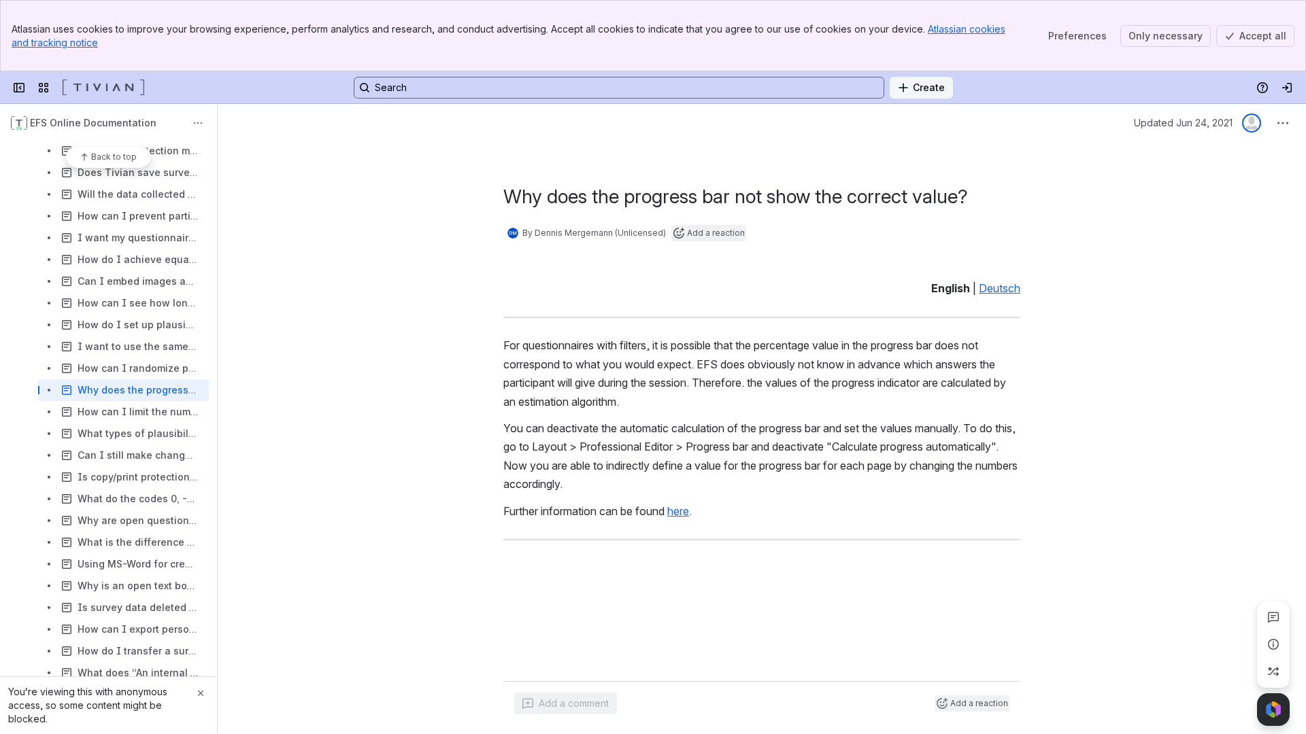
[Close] (200, 693)
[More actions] (198, 123)
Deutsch (999, 288)
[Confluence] (103, 88)
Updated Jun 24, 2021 (1183, 122)
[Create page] (1273, 671)
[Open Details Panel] (1273, 644)
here (678, 511)
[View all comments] (1273, 617)
